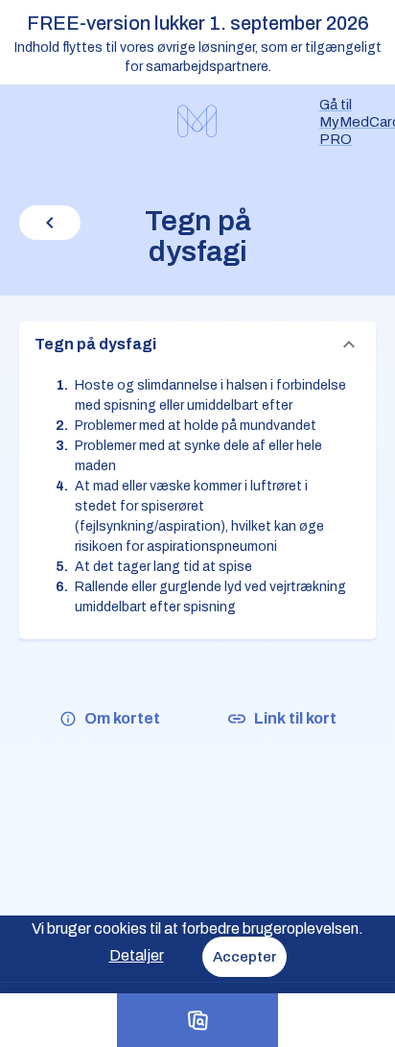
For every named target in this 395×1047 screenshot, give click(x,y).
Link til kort (295, 718)
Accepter (244, 956)
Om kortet (122, 718)
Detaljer (136, 955)
